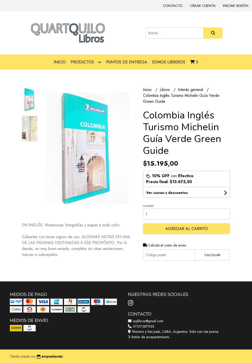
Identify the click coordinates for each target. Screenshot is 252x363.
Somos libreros (168, 62)
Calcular (212, 255)
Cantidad (148, 206)
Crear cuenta (203, 5)
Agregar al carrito (186, 229)
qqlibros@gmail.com (147, 321)
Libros (165, 89)
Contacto (173, 5)
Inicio (60, 62)
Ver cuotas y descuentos (167, 192)
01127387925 (143, 326)
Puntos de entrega (126, 62)
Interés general (191, 89)
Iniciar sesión (235, 5)
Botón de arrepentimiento (150, 336)
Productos (83, 62)
